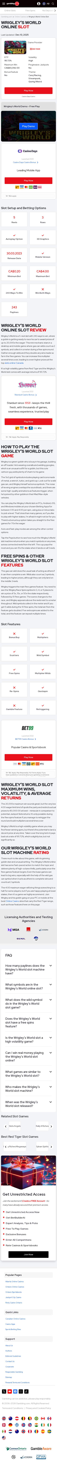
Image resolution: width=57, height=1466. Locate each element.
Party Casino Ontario (13, 1303)
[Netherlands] (10, 1431)
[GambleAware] (41, 1448)
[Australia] (10, 1418)
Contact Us (9, 1361)
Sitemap (8, 1377)
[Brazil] (36, 1418)
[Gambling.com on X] (4, 1391)
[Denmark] (4, 1425)
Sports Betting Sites (13, 1329)
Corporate (9, 1367)
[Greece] (17, 1425)
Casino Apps (10, 1324)
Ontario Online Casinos (14, 1287)
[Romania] (36, 1431)
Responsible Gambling (14, 1372)
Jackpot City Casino (13, 1297)
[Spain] (43, 1431)
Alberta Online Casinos (14, 1281)
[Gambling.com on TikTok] (26, 1391)
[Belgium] (23, 1418)
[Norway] (23, 1431)
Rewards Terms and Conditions (17, 1382)
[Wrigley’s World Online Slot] (43, 1418)
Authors (8, 1351)
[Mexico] (4, 1431)
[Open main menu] (3, 3)
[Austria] (17, 1418)
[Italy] (49, 1425)
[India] (36, 1425)
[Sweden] (49, 1431)
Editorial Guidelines (13, 1356)
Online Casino (12, 901)
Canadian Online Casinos (15, 1319)
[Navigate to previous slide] (6, 1126)
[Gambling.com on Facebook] (15, 1391)
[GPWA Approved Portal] (41, 1457)
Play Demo (28, 126)
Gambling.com (6, 17)
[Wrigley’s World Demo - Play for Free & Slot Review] (4, 1418)
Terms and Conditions (12, 1408)
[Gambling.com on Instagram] (21, 1391)
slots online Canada (14, 363)
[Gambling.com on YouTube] (10, 1391)
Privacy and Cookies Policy (38, 1408)
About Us (9, 1345)
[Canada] (49, 1418)
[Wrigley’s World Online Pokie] (17, 1431)
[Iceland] (23, 1425)
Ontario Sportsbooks (13, 1292)
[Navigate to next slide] (51, 1126)
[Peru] (30, 1431)
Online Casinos (20, 17)
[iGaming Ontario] (16, 1448)
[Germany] (10, 1425)
